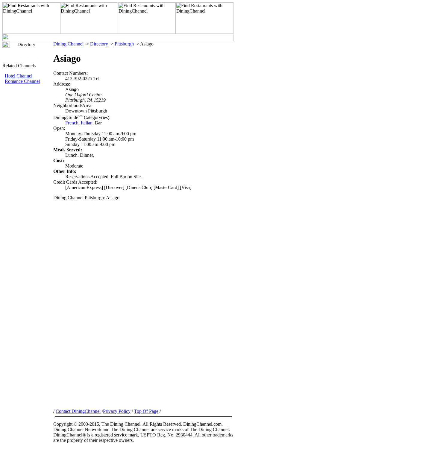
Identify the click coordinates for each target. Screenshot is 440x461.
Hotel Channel (18, 75)
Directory (99, 43)
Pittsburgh (124, 43)
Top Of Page (146, 411)
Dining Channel (68, 43)
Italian (86, 122)
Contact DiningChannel (78, 411)
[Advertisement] (28, 184)
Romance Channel (22, 81)
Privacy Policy (117, 411)
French (71, 122)
